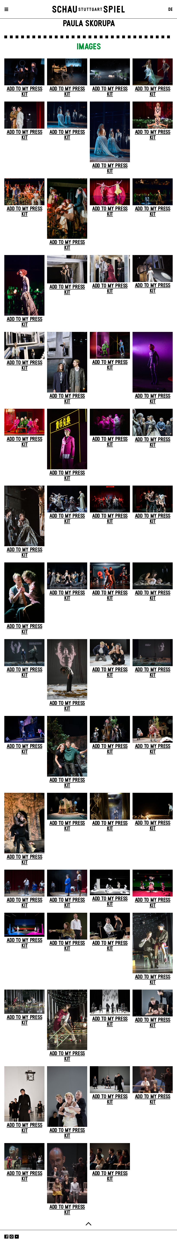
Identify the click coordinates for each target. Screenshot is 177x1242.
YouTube (17, 1236)
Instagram (11, 1236)
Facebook (6, 1236)
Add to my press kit (24, 91)
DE (170, 9)
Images (88, 46)
